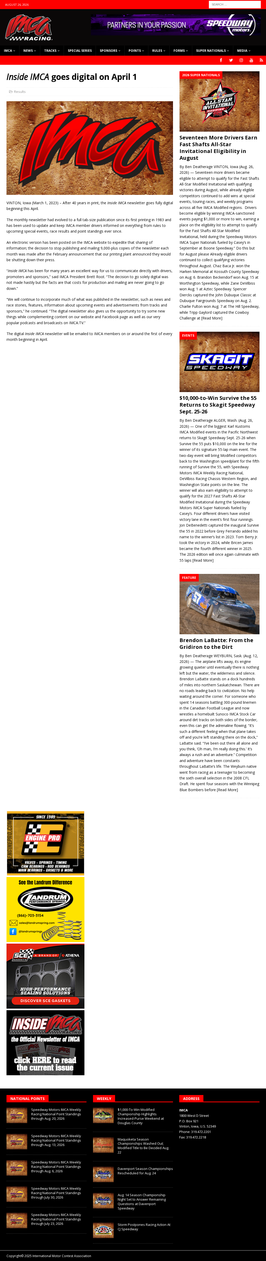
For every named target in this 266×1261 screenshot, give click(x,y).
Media (242, 50)
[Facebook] (220, 60)
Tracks (50, 50)
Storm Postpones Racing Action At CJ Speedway (144, 1226)
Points (135, 50)
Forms (179, 50)
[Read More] (211, 318)
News (28, 50)
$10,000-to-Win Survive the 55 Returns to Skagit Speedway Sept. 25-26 (218, 404)
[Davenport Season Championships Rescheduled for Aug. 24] (103, 1174)
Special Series (80, 50)
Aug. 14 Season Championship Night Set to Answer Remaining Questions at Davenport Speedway (142, 1202)
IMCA (8, 50)
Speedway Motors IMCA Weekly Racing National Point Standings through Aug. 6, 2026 (56, 1166)
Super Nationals (211, 50)
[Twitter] (231, 60)
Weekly (104, 1098)
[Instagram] (241, 60)
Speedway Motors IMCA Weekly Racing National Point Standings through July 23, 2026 (56, 1219)
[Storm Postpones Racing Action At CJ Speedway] (103, 1230)
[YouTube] (251, 60)
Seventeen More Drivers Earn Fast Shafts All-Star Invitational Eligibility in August (218, 147)
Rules (157, 50)
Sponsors (108, 50)
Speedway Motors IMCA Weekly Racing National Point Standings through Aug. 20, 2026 (56, 1114)
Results (20, 91)
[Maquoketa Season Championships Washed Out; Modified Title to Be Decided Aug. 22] (103, 1145)
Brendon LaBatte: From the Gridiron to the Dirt (216, 643)
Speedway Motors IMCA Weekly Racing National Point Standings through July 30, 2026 (56, 1193)
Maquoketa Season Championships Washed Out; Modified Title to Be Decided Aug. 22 (143, 1146)
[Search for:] (235, 4)
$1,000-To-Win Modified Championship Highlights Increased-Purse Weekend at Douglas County (141, 1116)
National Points (27, 1098)
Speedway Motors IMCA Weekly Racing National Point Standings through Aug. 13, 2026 (56, 1140)
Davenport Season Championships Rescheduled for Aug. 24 (145, 1170)
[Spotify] (261, 60)
